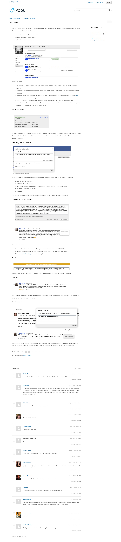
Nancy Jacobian (27, 414)
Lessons (91, 36)
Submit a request (99, 2)
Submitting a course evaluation (96, 40)
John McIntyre (26, 403)
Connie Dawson (27, 426)
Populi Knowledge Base (14, 18)
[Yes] (26, 352)
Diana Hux (25, 487)
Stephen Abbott (27, 450)
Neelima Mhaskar (27, 525)
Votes (79, 368)
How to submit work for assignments (98, 32)
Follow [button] (109, 21)
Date (75, 368)
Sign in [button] (108, 2)
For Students (25, 18)
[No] (29, 352)
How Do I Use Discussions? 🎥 (96, 34)
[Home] (18, 10)
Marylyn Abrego (27, 513)
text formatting (27, 254)
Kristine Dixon (26, 374)
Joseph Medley (27, 499)
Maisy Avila (26, 385)
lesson (76, 95)
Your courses (32, 18)
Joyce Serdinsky (27, 462)
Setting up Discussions (95, 38)
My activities (90, 2)
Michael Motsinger (27, 475)
